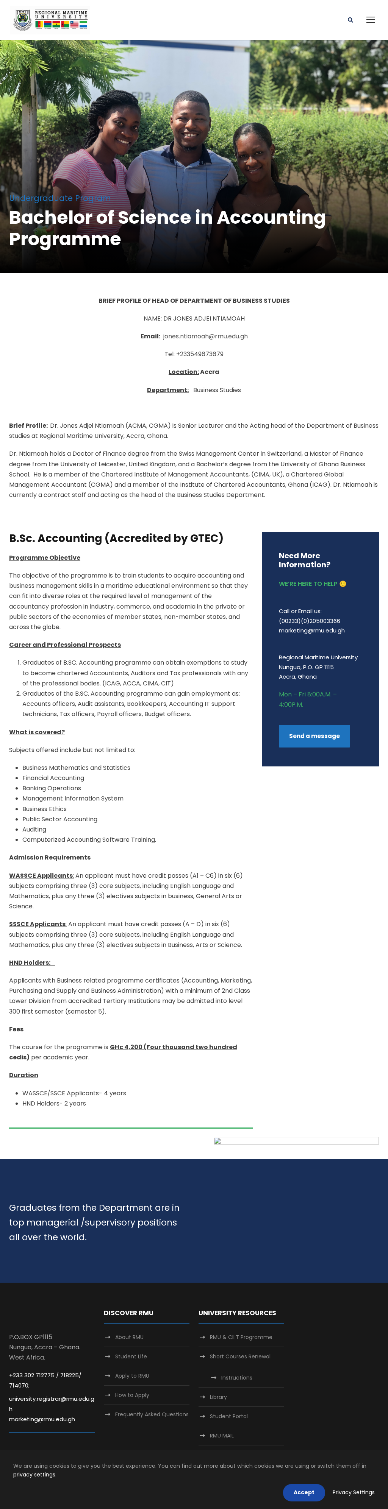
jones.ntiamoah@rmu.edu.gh (205, 336)
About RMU (129, 1337)
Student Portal (229, 1416)
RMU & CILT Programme (241, 1337)
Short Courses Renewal (240, 1356)
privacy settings (34, 1474)
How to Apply (132, 1395)
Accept (304, 1492)
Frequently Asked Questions (152, 1414)
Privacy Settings (354, 1492)
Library (218, 1397)
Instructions (236, 1377)
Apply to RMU (132, 1376)
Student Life (131, 1356)
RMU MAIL (222, 1435)
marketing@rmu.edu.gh (42, 1419)
